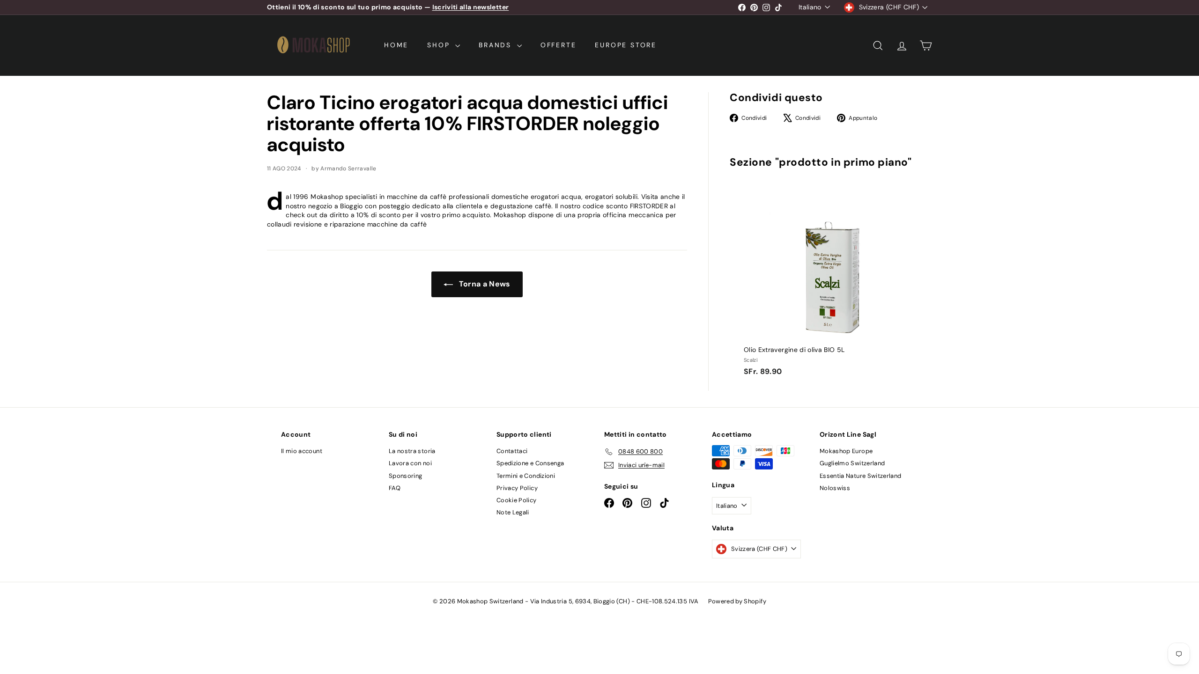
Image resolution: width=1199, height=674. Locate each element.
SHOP (440, 45)
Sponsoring (405, 476)
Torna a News (484, 284)
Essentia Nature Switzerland (860, 476)
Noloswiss (835, 488)
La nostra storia (412, 451)
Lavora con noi (410, 463)
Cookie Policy (516, 500)
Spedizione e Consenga (530, 463)
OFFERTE (558, 45)
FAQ (394, 488)
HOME (396, 45)
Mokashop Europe (846, 451)
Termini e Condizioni (525, 476)
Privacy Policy (517, 488)
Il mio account (301, 451)
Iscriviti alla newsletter (470, 7)
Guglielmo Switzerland (852, 463)
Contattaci (512, 451)
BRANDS (497, 45)
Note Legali (512, 512)
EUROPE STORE (626, 45)
